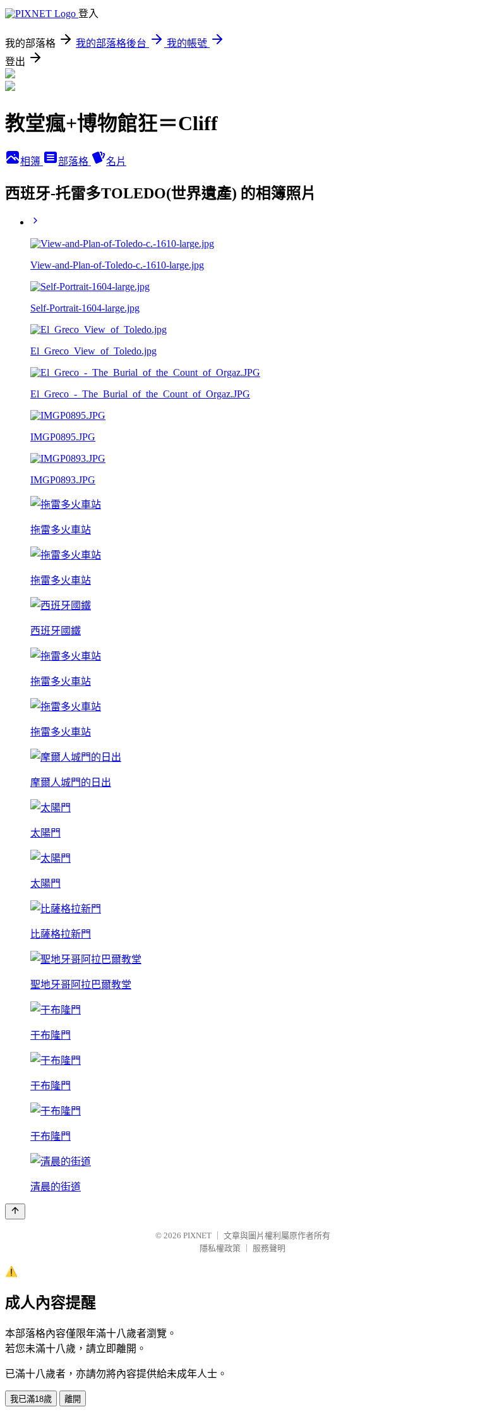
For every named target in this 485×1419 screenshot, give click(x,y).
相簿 (31, 161)
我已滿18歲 (31, 1399)
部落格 (74, 161)
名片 (116, 161)
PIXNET (197, 1235)
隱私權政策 (220, 1248)
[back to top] (15, 1211)
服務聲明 (269, 1248)
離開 (72, 1399)
